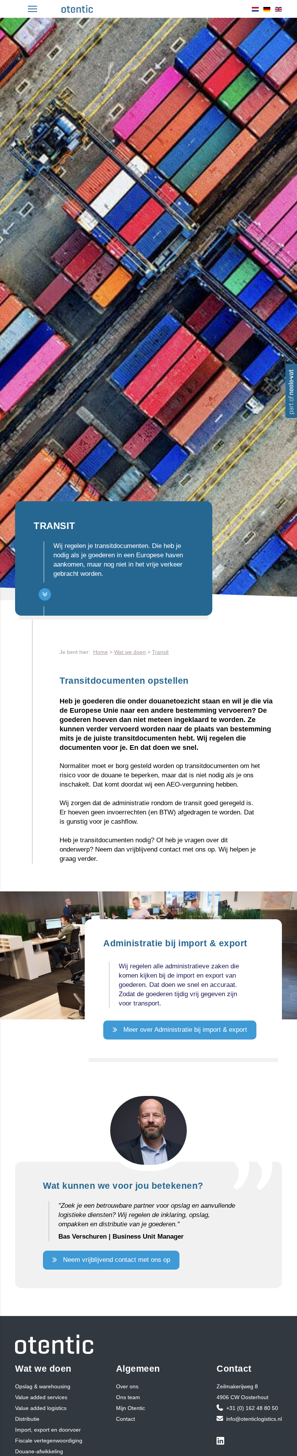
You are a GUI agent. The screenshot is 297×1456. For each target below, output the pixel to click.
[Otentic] (77, 9)
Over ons (127, 1386)
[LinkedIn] (222, 1442)
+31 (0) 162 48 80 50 (252, 1408)
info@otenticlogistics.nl (254, 1419)
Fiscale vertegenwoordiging (48, 1440)
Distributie (27, 1419)
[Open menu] (32, 9)
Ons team (128, 1397)
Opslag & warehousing (42, 1386)
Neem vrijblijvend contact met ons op (116, 1259)
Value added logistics (41, 1408)
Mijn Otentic (130, 1408)
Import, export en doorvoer (48, 1430)
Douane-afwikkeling (39, 1451)
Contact (125, 1419)
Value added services (41, 1397)
